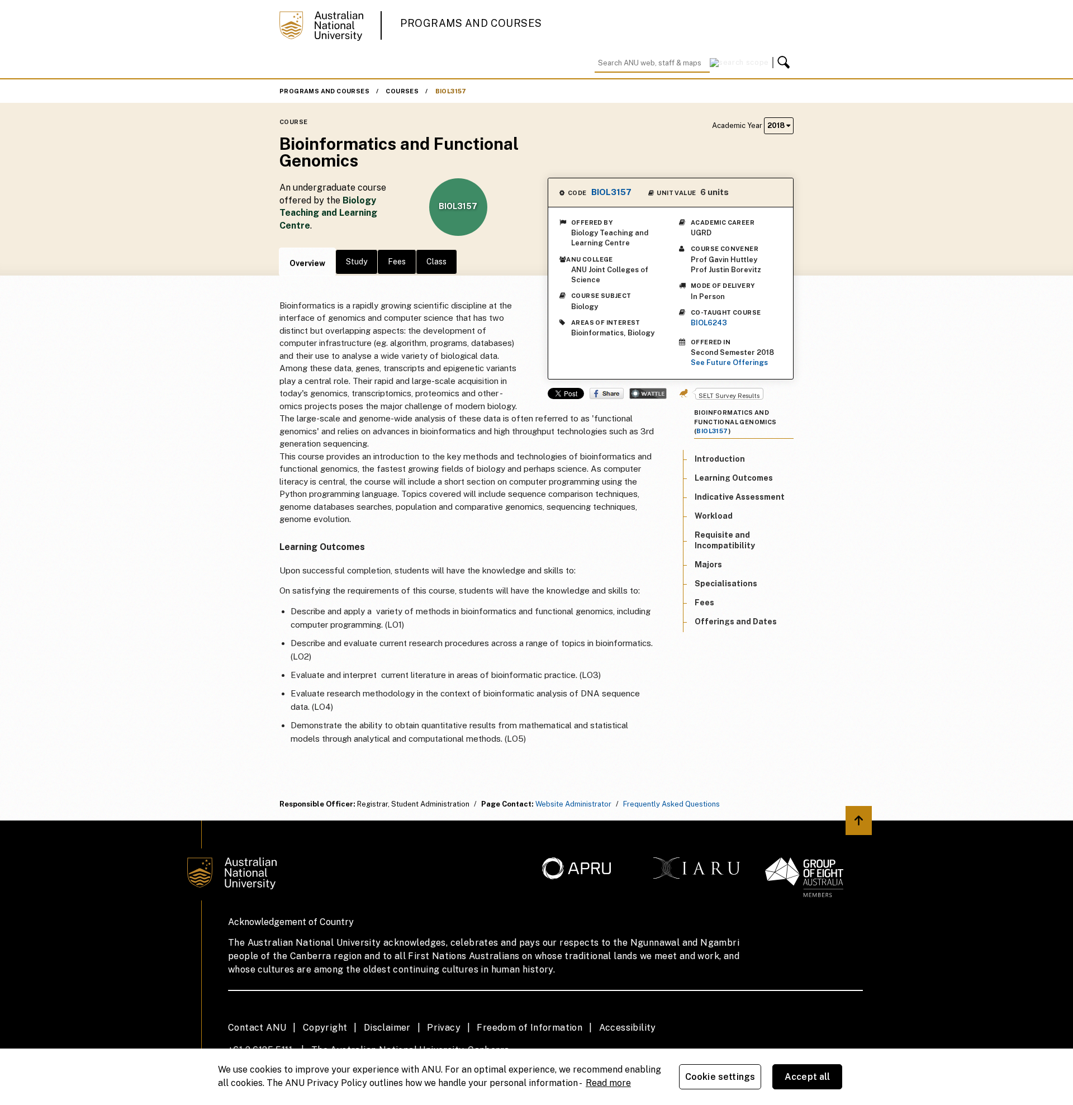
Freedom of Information (529, 1027)
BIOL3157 (451, 91)
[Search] (785, 63)
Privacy (443, 1027)
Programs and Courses (471, 23)
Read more (608, 1083)
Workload (714, 515)
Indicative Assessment (740, 496)
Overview (307, 263)
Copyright (325, 1027)
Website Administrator (573, 804)
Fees (397, 261)
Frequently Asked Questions (671, 804)
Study (356, 261)
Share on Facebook (607, 393)
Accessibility (627, 1027)
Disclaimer (387, 1027)
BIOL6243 (709, 323)
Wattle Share (648, 393)
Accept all (807, 1076)
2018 (776, 125)
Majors (708, 563)
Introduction (720, 458)
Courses (402, 91)
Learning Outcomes (734, 477)
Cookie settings (720, 1076)
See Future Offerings (729, 362)
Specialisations (726, 582)
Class (436, 261)
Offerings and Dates (736, 621)
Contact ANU (257, 1027)
